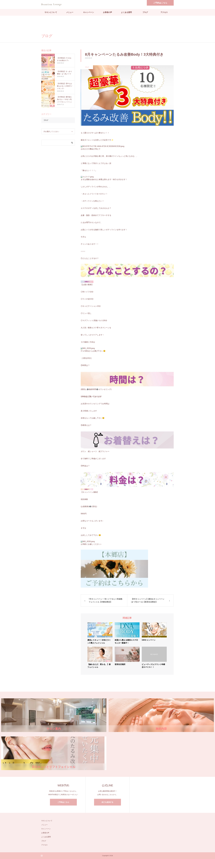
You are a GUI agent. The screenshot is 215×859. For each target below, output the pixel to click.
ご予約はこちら (160, 3)
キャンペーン (88, 12)
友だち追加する (107, 802)
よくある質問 (126, 12)
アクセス (164, 12)
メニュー (69, 12)
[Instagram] (42, 856)
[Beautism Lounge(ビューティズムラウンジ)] (51, 4)
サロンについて (51, 12)
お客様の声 (107, 12)
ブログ (145, 12)
